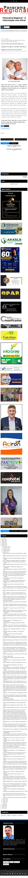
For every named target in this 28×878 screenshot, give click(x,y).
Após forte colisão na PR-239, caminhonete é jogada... (15, 676)
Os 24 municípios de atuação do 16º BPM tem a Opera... (13, 754)
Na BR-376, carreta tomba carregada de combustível (15, 767)
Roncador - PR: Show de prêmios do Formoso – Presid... (13, 576)
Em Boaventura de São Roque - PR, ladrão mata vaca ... (15, 727)
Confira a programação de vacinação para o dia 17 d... (15, 752)
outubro (5, 549)
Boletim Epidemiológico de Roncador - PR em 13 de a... (15, 779)
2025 (3, 540)
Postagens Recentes (5, 531)
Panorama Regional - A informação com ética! (14, 19)
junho (4, 800)
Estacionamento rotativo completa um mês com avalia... (14, 738)
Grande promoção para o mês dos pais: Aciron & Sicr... (15, 715)
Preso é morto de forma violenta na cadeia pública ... (15, 713)
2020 (3, 805)
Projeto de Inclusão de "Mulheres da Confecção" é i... (15, 745)
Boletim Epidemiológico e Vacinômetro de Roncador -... (15, 654)
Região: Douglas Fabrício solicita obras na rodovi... (14, 711)
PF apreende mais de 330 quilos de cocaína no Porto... (13, 582)
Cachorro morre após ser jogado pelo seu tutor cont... (15, 716)
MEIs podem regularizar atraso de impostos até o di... (15, 604)
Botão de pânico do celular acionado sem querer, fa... (15, 672)
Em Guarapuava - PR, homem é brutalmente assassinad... (13, 578)
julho (4, 798)
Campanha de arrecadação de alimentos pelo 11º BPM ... (15, 792)
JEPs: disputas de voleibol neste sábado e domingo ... (15, 610)
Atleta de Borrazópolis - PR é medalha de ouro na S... (15, 681)
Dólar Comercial (14, 184)
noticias (6, 38)
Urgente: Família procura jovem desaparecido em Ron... (14, 759)
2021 (3, 545)
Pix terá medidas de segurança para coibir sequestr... (14, 597)
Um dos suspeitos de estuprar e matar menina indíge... (13, 787)
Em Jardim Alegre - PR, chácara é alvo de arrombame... (12, 621)
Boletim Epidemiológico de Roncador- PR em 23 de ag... (15, 674)
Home (2, 38)
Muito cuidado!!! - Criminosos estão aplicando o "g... (14, 592)
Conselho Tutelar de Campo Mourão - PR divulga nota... (14, 669)
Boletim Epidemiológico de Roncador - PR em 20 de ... (15, 701)
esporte (3, 815)
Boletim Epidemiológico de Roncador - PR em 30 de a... (15, 565)
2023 (3, 542)
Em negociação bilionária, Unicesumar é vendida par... (15, 636)
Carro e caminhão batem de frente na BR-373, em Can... (14, 652)
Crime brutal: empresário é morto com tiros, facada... (15, 695)
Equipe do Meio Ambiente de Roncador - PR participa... (13, 774)
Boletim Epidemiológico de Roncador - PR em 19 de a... (15, 708)
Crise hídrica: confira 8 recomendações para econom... (15, 574)
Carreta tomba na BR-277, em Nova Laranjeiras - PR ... (15, 596)
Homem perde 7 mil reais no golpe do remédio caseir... (13, 741)
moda (8, 815)
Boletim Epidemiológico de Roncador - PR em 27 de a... (15, 616)
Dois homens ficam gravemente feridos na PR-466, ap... (14, 594)
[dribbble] (15, 874)
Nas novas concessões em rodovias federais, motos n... (14, 769)
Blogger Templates (17, 871)
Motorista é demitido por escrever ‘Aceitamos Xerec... (15, 724)
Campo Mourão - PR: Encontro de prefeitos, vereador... (13, 612)
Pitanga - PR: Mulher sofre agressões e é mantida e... (15, 783)
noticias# (6, 126)
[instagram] (16, 1)
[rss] (18, 874)
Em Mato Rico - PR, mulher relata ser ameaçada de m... (14, 722)
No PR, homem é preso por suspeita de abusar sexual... (13, 772)
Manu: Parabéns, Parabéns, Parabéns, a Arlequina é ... (15, 560)
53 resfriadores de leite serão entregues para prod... (14, 777)
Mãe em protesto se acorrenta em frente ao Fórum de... (14, 618)
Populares (14, 531)
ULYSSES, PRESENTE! (8, 656)
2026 (3, 538)
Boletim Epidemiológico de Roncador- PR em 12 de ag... (14, 795)
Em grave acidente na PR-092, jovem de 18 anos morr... (14, 562)
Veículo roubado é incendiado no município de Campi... (13, 632)
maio (4, 801)
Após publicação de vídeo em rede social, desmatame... (12, 732)
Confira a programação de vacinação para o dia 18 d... (15, 742)
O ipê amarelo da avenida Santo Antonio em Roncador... (13, 665)
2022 (3, 544)
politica (20, 815)
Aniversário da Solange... (8, 698)
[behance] (20, 874)
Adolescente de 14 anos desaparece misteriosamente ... (15, 729)
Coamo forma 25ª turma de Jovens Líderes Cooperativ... (12, 634)
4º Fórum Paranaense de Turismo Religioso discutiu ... (15, 762)
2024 (3, 541)
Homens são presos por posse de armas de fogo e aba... (14, 748)
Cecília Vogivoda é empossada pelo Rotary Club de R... (15, 717)
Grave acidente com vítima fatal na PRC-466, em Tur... (15, 667)
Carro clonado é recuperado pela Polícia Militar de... (14, 712)
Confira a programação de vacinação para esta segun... (15, 586)
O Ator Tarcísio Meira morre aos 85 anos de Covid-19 (14, 797)
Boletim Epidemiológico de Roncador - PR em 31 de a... (15, 556)
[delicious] (25, 874)
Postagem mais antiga (21, 139)
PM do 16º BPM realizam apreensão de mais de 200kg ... (13, 658)
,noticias (18, 53)
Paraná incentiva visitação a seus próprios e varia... (14, 599)
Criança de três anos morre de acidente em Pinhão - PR (15, 691)
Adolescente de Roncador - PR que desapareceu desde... (14, 751)
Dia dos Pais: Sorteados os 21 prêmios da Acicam (14, 776)
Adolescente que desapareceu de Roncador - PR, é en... (14, 705)
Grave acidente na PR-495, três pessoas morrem (14, 793)
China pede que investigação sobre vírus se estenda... (15, 785)
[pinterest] (10, 874)
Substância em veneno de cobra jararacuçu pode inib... (15, 643)
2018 (3, 808)
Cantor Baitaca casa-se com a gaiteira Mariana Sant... (15, 686)
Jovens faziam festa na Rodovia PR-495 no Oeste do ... (15, 683)
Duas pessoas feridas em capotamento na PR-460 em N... (14, 679)
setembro (5, 550)
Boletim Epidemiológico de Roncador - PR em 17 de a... (15, 736)
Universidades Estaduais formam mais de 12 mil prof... (15, 689)
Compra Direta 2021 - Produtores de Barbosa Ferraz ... (15, 650)
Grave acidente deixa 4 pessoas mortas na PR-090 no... (14, 570)
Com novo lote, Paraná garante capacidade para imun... (14, 789)
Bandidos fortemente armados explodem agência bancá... (14, 559)
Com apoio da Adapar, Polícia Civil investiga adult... (14, 725)
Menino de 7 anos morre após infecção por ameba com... (14, 660)
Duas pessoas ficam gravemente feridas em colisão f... (14, 554)
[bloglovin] (13, 874)
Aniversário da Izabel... (8, 600)
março (4, 804)
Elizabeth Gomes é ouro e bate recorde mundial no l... (15, 571)
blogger (5, 143)
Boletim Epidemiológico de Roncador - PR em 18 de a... (15, 720)
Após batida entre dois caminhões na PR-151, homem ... (15, 645)
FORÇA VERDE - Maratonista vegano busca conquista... (13, 567)
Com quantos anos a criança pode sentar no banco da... (14, 757)
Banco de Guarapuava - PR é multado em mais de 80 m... (15, 627)
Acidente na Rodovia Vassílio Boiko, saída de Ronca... (15, 766)
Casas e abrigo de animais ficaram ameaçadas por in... (15, 687)
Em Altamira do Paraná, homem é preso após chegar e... (15, 606)
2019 (3, 806)
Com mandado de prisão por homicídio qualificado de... (14, 703)
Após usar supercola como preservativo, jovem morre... (13, 585)
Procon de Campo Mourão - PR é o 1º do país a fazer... (15, 648)
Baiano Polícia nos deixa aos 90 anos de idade (13, 685)
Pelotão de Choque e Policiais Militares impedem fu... (15, 743)
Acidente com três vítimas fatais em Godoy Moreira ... (15, 761)
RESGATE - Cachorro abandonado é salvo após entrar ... (15, 638)
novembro (5, 548)
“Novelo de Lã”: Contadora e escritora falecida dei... (14, 580)
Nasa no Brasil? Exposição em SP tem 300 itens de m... (14, 591)
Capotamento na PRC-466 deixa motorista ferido (14, 572)
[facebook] (11, 1)
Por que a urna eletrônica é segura (10, 746)
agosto (5, 552)
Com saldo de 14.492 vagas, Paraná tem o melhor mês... (14, 629)
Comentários (23, 531)
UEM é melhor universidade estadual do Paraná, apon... (14, 623)
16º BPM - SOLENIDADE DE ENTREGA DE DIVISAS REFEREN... (15, 697)
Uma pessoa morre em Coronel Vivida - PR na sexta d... (14, 602)
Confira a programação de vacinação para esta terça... (15, 642)
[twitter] (14, 1)
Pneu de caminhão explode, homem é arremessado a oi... (15, 764)
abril (4, 802)
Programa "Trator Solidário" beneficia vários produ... (14, 709)
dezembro (5, 546)
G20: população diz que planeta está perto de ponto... (15, 733)
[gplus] (7, 874)
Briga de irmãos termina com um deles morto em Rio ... (15, 588)
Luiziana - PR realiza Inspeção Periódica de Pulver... (14, 614)
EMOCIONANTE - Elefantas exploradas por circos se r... (14, 663)
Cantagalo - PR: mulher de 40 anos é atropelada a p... (15, 625)
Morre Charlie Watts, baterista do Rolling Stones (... (14, 647)
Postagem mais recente (7, 139)
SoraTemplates (9, 871)
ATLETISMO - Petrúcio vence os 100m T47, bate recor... (14, 608)
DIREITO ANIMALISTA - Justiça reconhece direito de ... (15, 782)
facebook (14, 143)
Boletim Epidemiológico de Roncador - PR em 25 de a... (15, 640)
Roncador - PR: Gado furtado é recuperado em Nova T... (15, 693)
